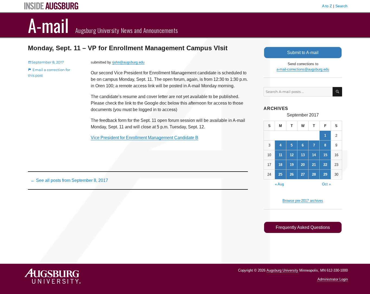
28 (314, 174)
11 (280, 155)
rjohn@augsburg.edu (128, 62)
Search (341, 6)
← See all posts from (69, 180)
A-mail (48, 25)
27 (303, 174)
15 (325, 155)
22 (325, 165)
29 (325, 174)
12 (292, 155)
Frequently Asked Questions (303, 227)
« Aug (279, 184)
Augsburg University (282, 270)
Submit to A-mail (303, 52)
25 (280, 174)
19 (292, 165)
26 (292, 174)
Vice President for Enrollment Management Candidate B (144, 137)
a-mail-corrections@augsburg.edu (303, 69)
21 (314, 165)
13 (303, 155)
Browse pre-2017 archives (303, 201)
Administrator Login (332, 279)
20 (303, 165)
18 (280, 165)
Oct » (326, 184)
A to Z (327, 6)
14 (314, 155)
